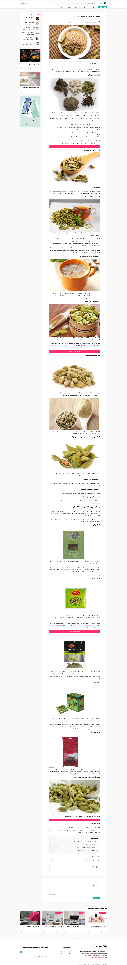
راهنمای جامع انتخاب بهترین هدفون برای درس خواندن (86, 847)
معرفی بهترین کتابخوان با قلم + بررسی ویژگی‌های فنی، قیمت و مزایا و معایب (81, 842)
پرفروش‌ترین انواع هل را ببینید (74, 146)
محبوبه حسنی (94, 21)
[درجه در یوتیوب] (38, 956)
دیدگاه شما (72, 885)
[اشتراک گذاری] (52, 21)
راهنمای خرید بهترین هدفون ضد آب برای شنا (88, 844)
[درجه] (102, 3)
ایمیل (99, 891)
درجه (106, 10)
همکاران (62, 953)
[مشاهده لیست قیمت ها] (30, 111)
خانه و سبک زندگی (58, 912)
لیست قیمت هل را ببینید (74, 820)
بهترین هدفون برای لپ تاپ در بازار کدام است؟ (87, 850)
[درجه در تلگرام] (35, 956)
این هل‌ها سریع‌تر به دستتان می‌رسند (75, 351)
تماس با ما (69, 955)
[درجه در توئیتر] (42, 956)
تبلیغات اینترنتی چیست (96, 957)
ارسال (96, 898)
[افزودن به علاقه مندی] (50, 21)
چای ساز (76, 22)
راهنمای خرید (59, 7)
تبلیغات (69, 951)
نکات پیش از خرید (101, 10)
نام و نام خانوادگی (96, 885)
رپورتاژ (38, 50)
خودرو (76, 7)
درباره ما (69, 953)
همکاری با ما (61, 951)
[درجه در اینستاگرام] (46, 956)
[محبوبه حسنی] (99, 22)
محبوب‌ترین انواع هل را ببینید (74, 631)
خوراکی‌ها (80, 22)
